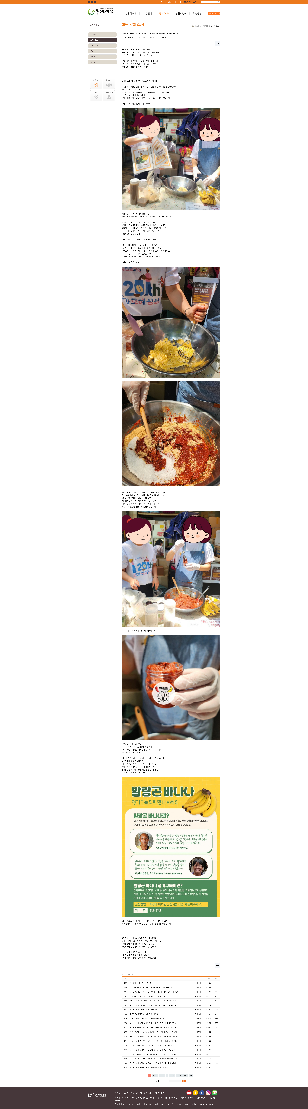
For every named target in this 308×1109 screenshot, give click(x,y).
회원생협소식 (94, 40)
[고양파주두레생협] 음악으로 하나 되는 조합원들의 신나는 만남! (150, 987)
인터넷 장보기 (191, 2)
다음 (185, 1075)
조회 (216, 978)
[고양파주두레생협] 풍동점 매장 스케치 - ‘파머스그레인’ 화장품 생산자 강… (154, 1059)
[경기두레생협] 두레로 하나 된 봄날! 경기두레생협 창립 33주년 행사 (152, 1050)
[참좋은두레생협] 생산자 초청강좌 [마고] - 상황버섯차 (147, 996)
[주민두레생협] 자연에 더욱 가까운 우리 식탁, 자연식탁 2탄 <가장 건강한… (154, 1036)
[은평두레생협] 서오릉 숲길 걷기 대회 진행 (143, 1010)
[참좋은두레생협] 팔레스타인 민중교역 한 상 (144, 1014)
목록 (217, 43)
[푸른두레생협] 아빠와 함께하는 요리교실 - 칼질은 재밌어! (148, 1018)
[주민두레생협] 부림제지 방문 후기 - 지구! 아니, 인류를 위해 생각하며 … (153, 1063)
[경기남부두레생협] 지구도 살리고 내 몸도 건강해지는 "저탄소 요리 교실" (153, 992)
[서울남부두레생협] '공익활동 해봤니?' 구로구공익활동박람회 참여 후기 (153, 1032)
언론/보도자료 (95, 46)
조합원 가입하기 (165, 2)
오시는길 (134, 1093)
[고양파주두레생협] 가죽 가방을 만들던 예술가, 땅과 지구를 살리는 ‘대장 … (154, 1041)
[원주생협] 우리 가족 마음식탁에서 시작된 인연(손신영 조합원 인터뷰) (152, 1054)
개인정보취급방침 (121, 1093)
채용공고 (93, 57)
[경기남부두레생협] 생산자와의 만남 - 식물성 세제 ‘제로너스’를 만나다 (152, 1027)
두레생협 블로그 (159, 1093)
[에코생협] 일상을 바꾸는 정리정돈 (140, 983)
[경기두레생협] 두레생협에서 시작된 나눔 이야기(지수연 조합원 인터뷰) (153, 1023)
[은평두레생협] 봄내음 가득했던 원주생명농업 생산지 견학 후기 (150, 1068)
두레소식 (93, 34)
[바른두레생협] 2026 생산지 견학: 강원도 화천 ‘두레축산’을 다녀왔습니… (153, 1005)
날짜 (208, 978)
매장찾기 (177, 2)
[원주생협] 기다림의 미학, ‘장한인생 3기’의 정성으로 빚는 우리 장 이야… (153, 1045)
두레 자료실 (94, 51)
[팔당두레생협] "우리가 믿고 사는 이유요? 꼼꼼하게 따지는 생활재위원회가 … (155, 1001)
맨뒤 (191, 1075)
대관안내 (93, 62)
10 (181, 1075)
